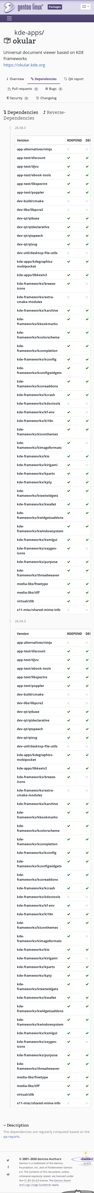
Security (18, 98)
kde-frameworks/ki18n (35, 421)
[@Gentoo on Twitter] (7, 1160)
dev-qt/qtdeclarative (33, 227)
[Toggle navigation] (9, 18)
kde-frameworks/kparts (36, 473)
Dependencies (45, 79)
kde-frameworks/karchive (37, 310)
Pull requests (24, 88)
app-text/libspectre (32, 184)
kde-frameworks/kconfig (36, 359)
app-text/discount (31, 158)
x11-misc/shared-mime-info (38, 610)
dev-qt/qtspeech (30, 235)
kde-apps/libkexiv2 (32, 275)
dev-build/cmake (30, 201)
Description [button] (18, 1125)
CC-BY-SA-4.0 (31, 1180)
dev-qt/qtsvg (27, 244)
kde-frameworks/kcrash (36, 395)
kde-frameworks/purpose (37, 562)
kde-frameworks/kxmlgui (37, 539)
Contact (88, 1159)
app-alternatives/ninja (34, 149)
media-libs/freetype (32, 584)
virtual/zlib (25, 601)
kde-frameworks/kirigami (37, 465)
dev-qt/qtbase (28, 218)
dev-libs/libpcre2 (30, 209)
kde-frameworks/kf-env (36, 412)
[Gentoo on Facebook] (7, 1167)
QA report (76, 79)
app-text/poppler (30, 192)
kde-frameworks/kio (33, 456)
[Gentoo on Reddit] (7, 1174)
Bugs (54, 88)
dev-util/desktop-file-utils (37, 253)
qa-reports (11, 1136)
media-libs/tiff (28, 592)
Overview (16, 79)
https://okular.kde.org (24, 65)
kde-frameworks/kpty (34, 482)
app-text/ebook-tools (34, 175)
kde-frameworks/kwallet (36, 504)
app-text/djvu (28, 166)
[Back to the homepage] (23, 7)
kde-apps (28, 32)
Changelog (48, 98)
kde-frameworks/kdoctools (38, 403)
